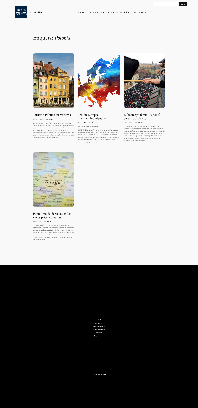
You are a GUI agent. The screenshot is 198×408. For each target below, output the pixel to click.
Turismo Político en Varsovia (52, 115)
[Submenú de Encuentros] (86, 12)
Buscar (183, 4)
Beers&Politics (36, 12)
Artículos (50, 119)
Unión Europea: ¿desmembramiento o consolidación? (92, 118)
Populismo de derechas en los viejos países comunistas (52, 215)
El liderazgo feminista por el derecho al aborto (142, 116)
